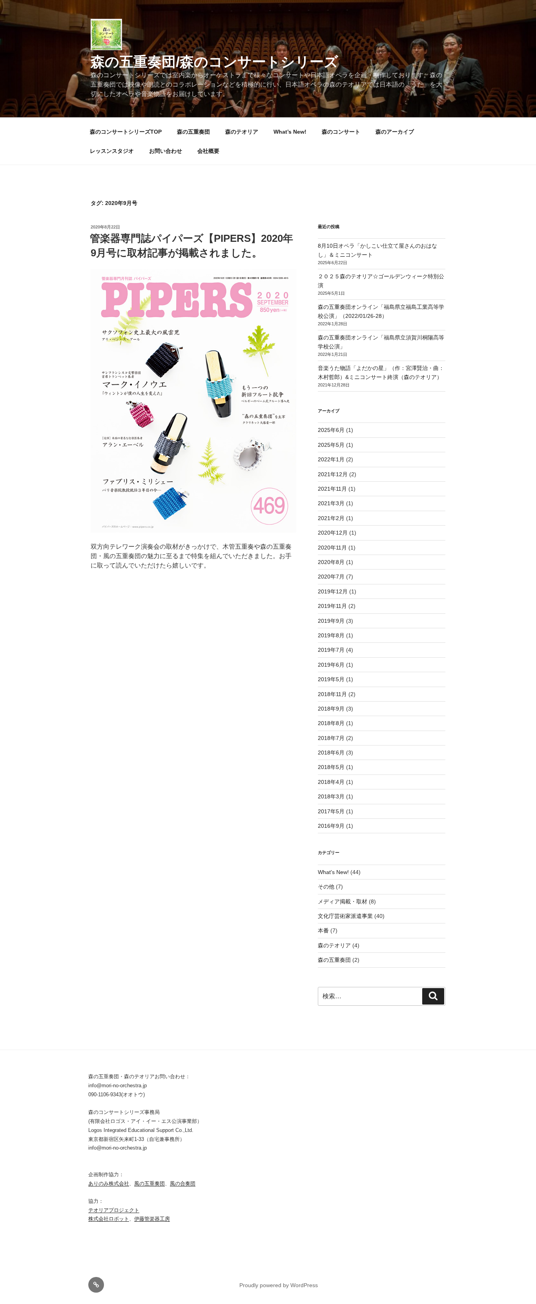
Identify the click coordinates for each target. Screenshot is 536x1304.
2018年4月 (331, 782)
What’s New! (289, 132)
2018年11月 (332, 694)
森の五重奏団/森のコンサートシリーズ (214, 62)
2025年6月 (331, 430)
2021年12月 (333, 474)
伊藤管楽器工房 (152, 1219)
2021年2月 (331, 518)
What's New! (333, 872)
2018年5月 (331, 767)
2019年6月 (331, 665)
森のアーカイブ (395, 132)
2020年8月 (331, 562)
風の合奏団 (182, 1183)
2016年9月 (331, 826)
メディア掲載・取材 (342, 901)
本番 (323, 930)
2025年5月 (331, 445)
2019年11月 (332, 606)
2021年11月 (332, 489)
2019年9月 (331, 621)
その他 (326, 886)
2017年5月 (331, 811)
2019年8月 (331, 635)
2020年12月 (333, 533)
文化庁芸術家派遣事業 (345, 916)
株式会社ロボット (108, 1219)
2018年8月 (331, 723)
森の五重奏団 (193, 132)
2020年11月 (332, 547)
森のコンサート (341, 132)
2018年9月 (331, 709)
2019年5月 (331, 679)
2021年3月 (331, 503)
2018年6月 (331, 752)
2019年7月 (331, 650)
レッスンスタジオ (112, 151)
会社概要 (208, 151)
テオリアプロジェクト (113, 1210)
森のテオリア (241, 132)
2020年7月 (331, 576)
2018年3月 (331, 796)
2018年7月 (331, 738)
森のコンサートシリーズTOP (126, 132)
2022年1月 (331, 459)
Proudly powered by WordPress (278, 1285)
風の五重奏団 (149, 1183)
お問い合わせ (165, 151)
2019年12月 (333, 591)
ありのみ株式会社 (108, 1183)
